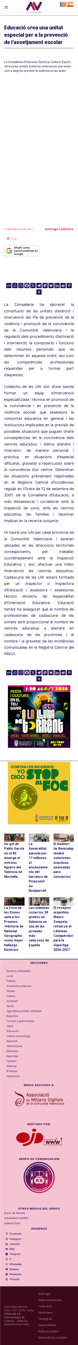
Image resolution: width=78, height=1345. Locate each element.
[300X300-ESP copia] (39, 793)
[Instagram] (21, 285)
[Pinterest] (69, 285)
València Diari (12, 1223)
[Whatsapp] (14, 285)
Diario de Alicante (14, 1213)
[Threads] (6, 1279)
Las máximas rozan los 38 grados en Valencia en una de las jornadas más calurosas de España (39, 926)
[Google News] (8, 285)
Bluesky (14, 1269)
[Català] (63, 4)
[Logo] (34, 8)
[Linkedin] (57, 285)
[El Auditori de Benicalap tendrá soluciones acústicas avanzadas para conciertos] (63, 838)
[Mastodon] (45, 285)
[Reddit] (63, 285)
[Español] (70, 4)
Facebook (15, 1233)
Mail (12, 1249)
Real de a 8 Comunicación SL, (14, 1315)
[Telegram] (39, 285)
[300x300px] (39, 746)
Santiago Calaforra (59, 229)
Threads (15, 1279)
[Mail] (6, 1249)
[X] (33, 285)
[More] (39, 292)
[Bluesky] (51, 285)
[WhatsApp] (6, 1264)
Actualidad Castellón (16, 1218)
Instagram (15, 1239)
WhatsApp (16, 1264)
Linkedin (15, 1244)
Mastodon (15, 1274)
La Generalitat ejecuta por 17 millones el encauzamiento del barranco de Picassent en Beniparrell (38, 867)
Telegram (15, 1254)
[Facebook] (27, 285)
